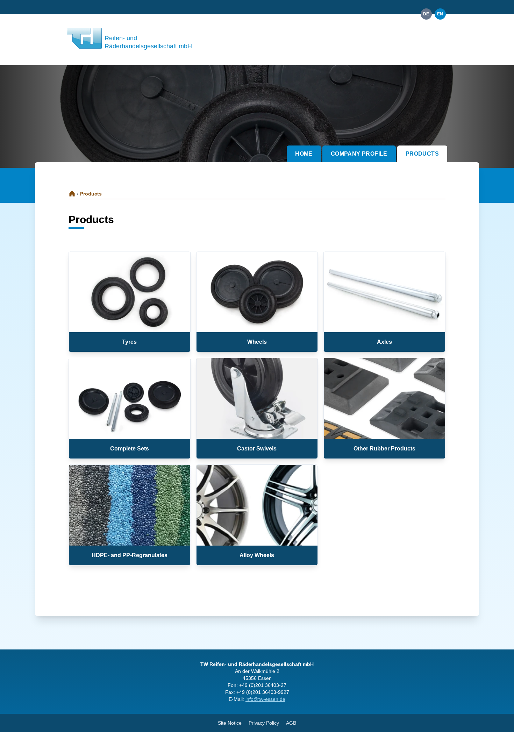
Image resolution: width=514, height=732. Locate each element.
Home (304, 154)
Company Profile (359, 154)
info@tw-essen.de (265, 699)
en (440, 14)
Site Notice (230, 723)
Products (422, 154)
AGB (291, 723)
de (426, 14)
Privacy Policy (264, 723)
